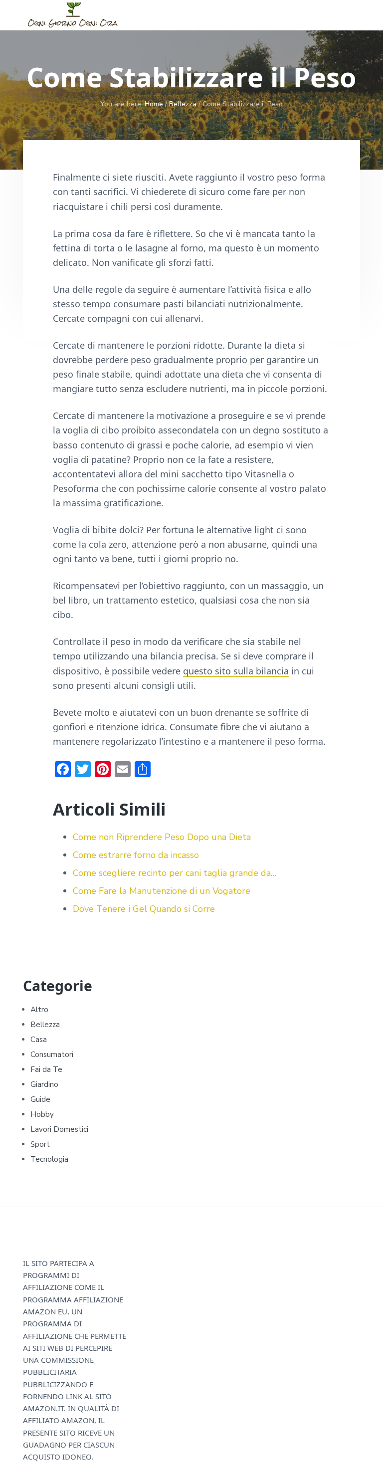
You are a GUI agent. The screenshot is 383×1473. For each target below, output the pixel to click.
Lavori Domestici (59, 1129)
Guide (40, 1099)
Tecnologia (49, 1159)
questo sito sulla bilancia (236, 671)
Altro (39, 1010)
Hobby (42, 1114)
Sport (40, 1144)
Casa (38, 1040)
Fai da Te (46, 1069)
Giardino (44, 1084)
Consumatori (51, 1054)
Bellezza (45, 1025)
